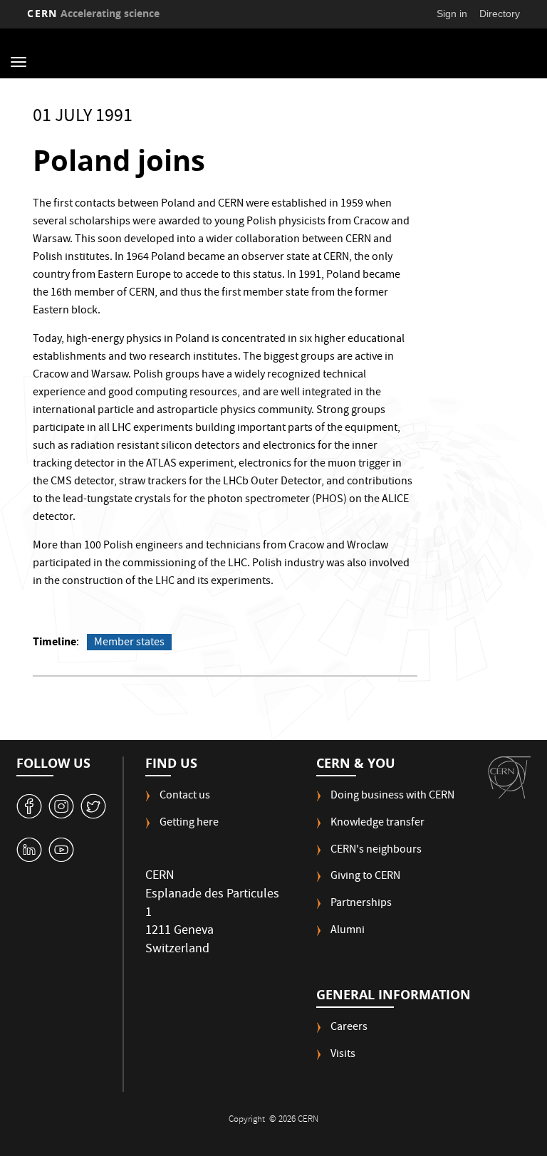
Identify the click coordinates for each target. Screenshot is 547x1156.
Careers (349, 1028)
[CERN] (509, 777)
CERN (93, 13)
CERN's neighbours (376, 851)
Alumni (347, 931)
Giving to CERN (365, 877)
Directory (499, 13)
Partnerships (361, 904)
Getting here (189, 824)
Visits (342, 1055)
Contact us (185, 796)
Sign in (452, 13)
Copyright (248, 1120)
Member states (129, 642)
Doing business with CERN (392, 796)
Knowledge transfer (377, 824)
